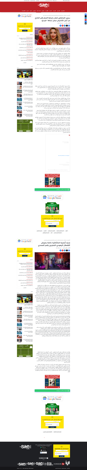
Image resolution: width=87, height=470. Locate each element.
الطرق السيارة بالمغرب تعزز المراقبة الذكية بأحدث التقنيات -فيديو (25, 79)
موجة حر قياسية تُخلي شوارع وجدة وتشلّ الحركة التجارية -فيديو (28, 103)
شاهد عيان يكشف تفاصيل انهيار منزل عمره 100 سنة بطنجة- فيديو (28, 95)
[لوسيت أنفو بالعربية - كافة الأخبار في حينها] (43, 5)
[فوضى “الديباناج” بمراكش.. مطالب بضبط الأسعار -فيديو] (19, 111)
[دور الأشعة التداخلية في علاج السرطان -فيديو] (19, 107)
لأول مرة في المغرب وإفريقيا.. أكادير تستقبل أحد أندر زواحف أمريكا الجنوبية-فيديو (28, 91)
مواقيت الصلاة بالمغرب (58, 468)
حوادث (46, 10)
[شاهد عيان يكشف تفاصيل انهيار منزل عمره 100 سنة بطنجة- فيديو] (19, 95)
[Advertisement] (52, 78)
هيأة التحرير (68, 468)
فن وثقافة (38, 10)
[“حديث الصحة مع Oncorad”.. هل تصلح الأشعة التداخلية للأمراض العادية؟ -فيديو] (19, 99)
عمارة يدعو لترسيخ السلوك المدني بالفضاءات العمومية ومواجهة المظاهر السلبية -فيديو (28, 115)
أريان (66, 231)
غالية (30, 10)
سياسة (54, 10)
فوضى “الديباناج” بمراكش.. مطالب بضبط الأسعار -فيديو (28, 111)
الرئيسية (62, 10)
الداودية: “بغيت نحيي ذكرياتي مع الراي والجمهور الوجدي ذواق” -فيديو (28, 87)
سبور (27, 10)
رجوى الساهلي (39, 231)
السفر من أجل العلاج (51, 231)
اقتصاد (50, 10)
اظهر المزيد (24, 62)
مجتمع (58, 10)
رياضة (42, 10)
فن (51, 232)
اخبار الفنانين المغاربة (60, 231)
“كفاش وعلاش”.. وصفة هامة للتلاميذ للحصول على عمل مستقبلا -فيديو (28, 83)
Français (23, 10)
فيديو (34, 10)
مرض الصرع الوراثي (46, 232)
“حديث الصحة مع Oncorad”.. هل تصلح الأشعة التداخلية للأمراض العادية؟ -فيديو (28, 99)
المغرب (45, 231)
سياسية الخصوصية (63, 468)
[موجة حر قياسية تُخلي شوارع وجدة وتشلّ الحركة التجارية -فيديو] (19, 103)
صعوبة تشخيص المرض (57, 232)
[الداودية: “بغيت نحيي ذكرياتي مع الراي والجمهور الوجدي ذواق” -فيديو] (19, 87)
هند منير (65, 23)
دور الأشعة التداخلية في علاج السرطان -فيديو (29, 107)
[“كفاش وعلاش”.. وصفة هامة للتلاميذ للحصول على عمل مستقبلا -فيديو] (19, 83)
